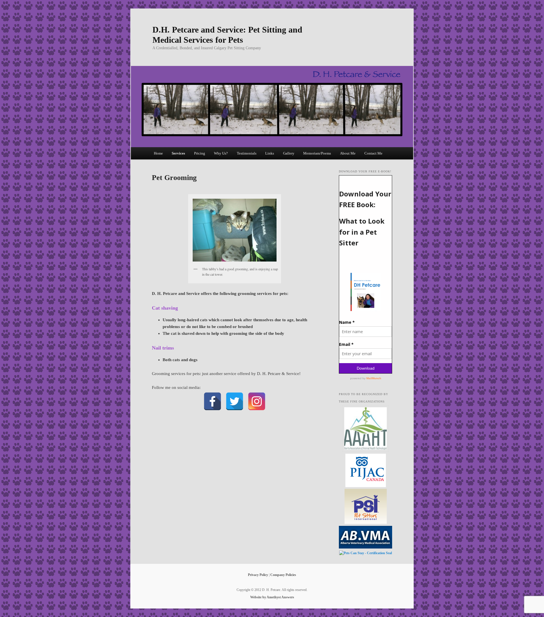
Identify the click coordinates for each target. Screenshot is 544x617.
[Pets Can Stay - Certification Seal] (365, 553)
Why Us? (221, 153)
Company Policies (283, 575)
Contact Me (373, 153)
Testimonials (246, 153)
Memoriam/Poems (317, 153)
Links (269, 153)
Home (158, 153)
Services (178, 153)
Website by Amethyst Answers (272, 597)
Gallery (288, 153)
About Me (348, 153)
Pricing (199, 153)
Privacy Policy (258, 575)
